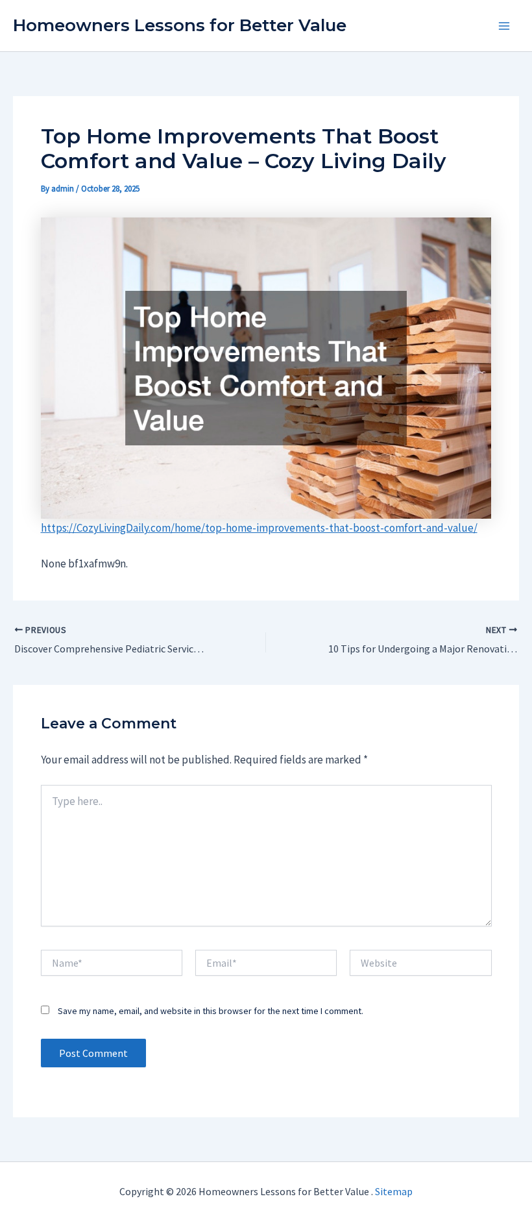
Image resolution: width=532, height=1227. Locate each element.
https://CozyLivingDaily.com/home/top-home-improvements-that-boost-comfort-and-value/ (259, 528)
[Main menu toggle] (505, 26)
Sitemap (394, 1191)
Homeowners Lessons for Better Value (179, 25)
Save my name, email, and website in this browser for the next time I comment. (210, 1011)
